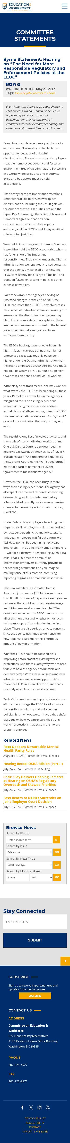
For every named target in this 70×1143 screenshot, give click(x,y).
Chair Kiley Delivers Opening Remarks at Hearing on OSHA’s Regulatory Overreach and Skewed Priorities (33, 781)
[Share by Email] (19, 84)
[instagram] (39, 1107)
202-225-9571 (18, 1081)
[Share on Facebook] (7, 84)
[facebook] (22, 1107)
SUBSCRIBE (35, 995)
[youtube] (48, 1107)
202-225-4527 (18, 1065)
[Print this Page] (14, 84)
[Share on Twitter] (10, 84)
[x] (31, 1107)
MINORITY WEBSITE (35, 1131)
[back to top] (65, 961)
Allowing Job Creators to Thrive (34, 93)
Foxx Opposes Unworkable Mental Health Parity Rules (31, 749)
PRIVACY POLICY (35, 1118)
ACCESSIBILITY (35, 1122)
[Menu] (64, 6)
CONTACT (35, 1127)
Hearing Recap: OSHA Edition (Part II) (33, 764)
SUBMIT (35, 940)
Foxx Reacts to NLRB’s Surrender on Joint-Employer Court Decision (32, 800)
